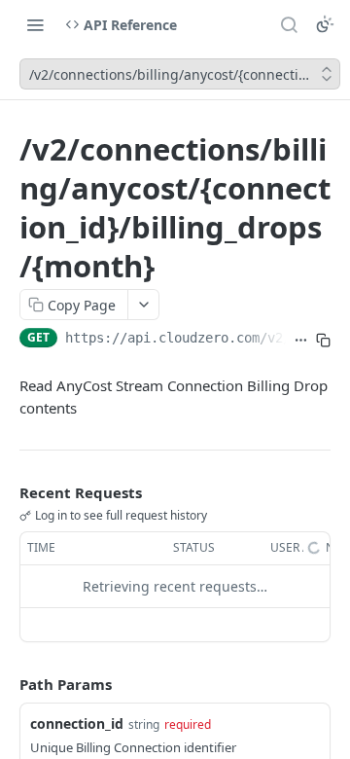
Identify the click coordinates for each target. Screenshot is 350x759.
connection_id (76, 723)
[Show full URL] (301, 339)
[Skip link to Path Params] (6, 684)
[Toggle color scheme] (324, 24)
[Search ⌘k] (288, 24)
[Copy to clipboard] (323, 339)
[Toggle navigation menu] (35, 24)
